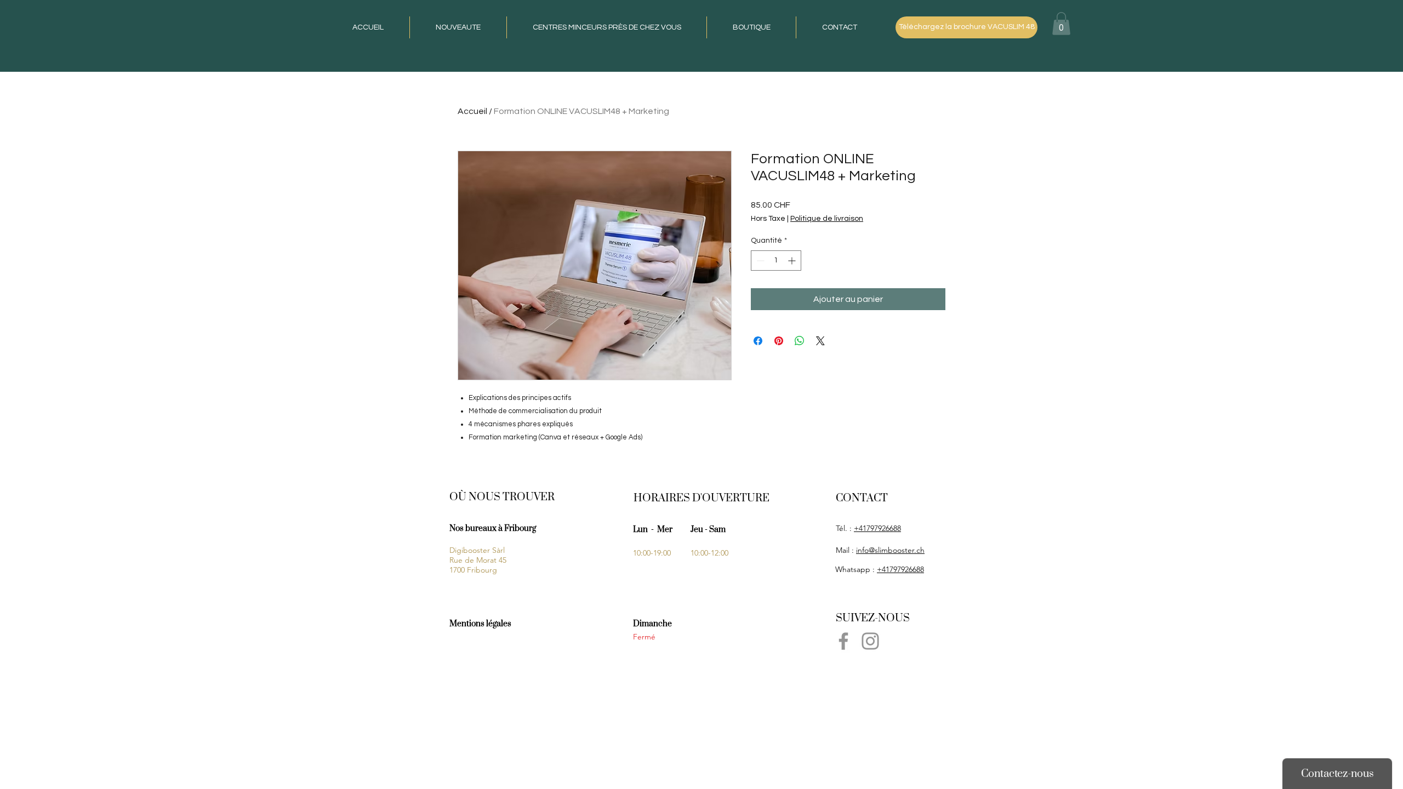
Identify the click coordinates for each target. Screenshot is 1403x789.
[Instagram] (870, 641)
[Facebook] (843, 641)
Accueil (472, 111)
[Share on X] (820, 340)
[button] (1061, 23)
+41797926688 (877, 528)
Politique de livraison (826, 218)
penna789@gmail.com (873, 661)
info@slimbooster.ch (890, 550)
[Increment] (793, 260)
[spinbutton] (776, 260)
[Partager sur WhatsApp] (799, 340)
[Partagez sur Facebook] (758, 340)
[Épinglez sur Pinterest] (778, 340)
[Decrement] (759, 260)
